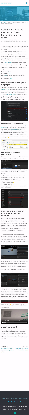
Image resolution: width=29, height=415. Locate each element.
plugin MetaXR (8, 62)
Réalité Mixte (9, 41)
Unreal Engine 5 (22, 41)
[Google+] (17, 402)
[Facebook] (11, 402)
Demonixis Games (6, 3)
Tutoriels (15, 41)
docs (9, 71)
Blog (5, 22)
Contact (25, 398)
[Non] (27, 410)
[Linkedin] (20, 402)
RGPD (20, 398)
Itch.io (7, 398)
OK (15, 412)
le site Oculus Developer (15, 129)
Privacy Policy (14, 398)
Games (3, 398)
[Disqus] (14, 371)
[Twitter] (8, 402)
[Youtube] (14, 402)
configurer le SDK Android (12, 94)
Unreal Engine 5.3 (5, 89)
